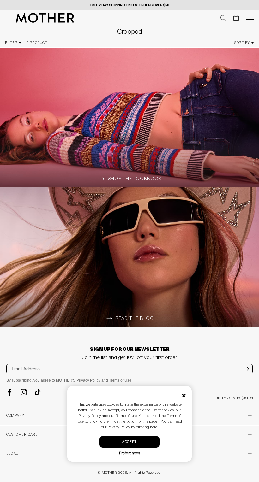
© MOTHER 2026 (112, 472)
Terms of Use (120, 380)
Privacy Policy (88, 380)
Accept (129, 441)
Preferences (129, 453)
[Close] (184, 396)
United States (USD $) (234, 398)
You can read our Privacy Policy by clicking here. (141, 424)
